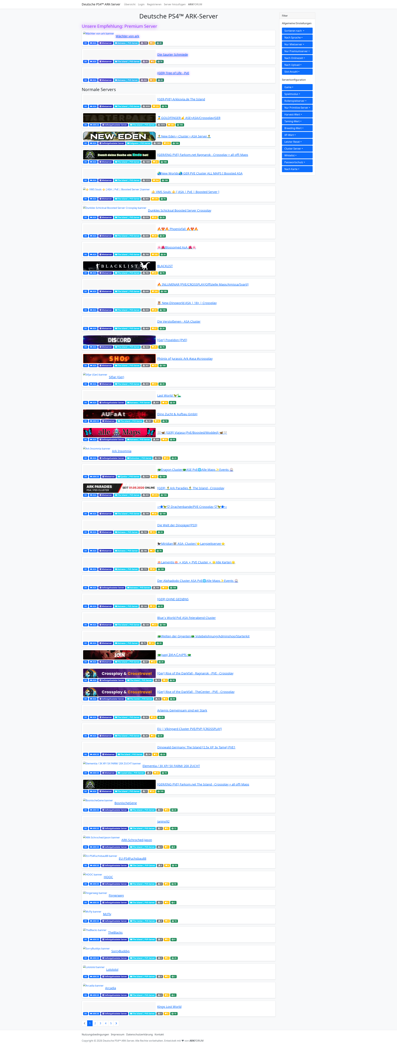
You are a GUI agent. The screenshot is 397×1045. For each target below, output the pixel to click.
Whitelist (289, 155)
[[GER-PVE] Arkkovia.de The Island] (119, 99)
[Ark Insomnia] (96, 451)
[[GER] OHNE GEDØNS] (119, 599)
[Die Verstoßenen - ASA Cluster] (119, 321)
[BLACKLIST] (119, 266)
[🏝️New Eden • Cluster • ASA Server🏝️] (119, 136)
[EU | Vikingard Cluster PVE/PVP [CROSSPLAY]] (119, 729)
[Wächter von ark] (98, 36)
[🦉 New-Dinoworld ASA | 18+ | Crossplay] (119, 303)
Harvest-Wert (292, 114)
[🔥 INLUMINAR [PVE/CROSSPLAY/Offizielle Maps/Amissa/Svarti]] (119, 284)
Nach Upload (292, 65)
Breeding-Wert (293, 128)
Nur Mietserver (293, 44)
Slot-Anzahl (291, 71)
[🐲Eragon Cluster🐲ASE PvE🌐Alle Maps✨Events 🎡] (119, 469)
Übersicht (130, 4)
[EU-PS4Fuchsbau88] (100, 858)
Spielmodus (291, 94)
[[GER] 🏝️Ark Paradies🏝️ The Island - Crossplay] (119, 488)
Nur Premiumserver (296, 51)
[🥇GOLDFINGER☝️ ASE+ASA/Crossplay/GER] (119, 118)
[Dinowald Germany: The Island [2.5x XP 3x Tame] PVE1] (119, 747)
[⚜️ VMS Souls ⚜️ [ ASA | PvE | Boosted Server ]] (116, 192)
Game (287, 87)
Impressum (117, 1034)
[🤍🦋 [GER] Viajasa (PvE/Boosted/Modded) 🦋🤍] (119, 432)
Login (141, 4)
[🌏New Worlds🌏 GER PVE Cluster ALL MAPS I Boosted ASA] (119, 173)
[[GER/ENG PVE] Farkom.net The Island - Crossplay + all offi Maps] (119, 784)
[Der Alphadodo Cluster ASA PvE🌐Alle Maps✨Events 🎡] (119, 580)
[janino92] (119, 821)
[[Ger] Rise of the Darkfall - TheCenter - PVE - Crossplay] (119, 691)
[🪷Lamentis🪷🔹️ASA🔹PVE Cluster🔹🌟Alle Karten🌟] (119, 562)
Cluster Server (292, 148)
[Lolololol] (94, 969)
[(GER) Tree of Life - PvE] (119, 73)
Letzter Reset (292, 141)
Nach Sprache (292, 37)
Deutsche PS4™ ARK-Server (101, 4)
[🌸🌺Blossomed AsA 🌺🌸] (119, 247)
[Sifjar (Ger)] (95, 377)
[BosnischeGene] (98, 803)
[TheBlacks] (95, 932)
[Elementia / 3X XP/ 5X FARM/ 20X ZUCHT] (112, 766)
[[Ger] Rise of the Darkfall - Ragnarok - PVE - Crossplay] (119, 673)
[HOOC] (92, 877)
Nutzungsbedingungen (95, 1034)
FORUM (195, 4)
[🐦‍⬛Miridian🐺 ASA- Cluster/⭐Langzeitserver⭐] (119, 543)
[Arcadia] (93, 988)
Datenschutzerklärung (139, 1034)
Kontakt (159, 1034)
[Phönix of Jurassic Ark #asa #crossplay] (119, 358)
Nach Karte (290, 169)
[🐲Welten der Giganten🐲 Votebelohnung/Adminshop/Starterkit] (119, 636)
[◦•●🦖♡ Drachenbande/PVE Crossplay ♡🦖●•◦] (119, 506)
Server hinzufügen (175, 4)
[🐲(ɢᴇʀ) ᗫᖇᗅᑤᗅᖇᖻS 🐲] (119, 655)
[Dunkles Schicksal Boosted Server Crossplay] (114, 210)
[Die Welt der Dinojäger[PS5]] (119, 525)
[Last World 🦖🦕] (119, 395)
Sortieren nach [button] (293, 30)
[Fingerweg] (95, 895)
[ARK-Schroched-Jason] (101, 840)
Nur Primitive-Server (296, 107)
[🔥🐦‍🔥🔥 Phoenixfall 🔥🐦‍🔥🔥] (119, 229)
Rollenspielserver (294, 101)
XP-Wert (289, 135)
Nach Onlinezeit (293, 58)
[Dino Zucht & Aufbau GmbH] (119, 414)
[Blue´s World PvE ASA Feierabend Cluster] (119, 617)
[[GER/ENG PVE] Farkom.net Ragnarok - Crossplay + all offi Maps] (119, 154)
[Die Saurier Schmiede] (119, 54)
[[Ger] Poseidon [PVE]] (119, 340)
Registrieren (154, 4)
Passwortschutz (293, 162)
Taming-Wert (292, 121)
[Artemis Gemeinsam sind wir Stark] (119, 710)
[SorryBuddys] (96, 951)
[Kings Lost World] (119, 1006)
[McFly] (92, 914)
